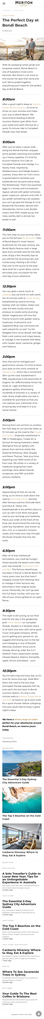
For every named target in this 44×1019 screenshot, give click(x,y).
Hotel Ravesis (15, 622)
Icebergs (6, 294)
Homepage (6, 10)
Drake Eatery (33, 298)
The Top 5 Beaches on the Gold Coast (21, 927)
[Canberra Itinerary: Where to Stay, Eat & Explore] (22, 836)
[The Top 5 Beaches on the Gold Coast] (22, 800)
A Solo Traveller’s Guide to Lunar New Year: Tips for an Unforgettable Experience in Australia (21, 878)
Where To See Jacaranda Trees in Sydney (20, 973)
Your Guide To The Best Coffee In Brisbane (19, 995)
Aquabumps (8, 372)
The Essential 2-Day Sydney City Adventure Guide (19, 904)
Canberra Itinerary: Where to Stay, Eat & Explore (21, 951)
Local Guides (18, 10)
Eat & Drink (7, 988)
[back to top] (39, 1014)
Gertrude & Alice (19, 499)
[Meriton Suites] (23, 3)
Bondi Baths (28, 238)
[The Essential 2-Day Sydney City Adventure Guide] (22, 763)
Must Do (5, 966)
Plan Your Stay (8, 868)
